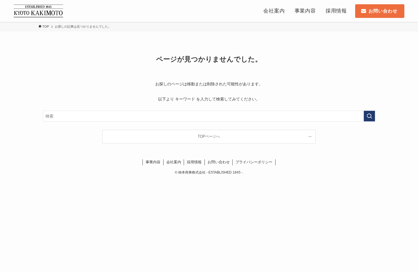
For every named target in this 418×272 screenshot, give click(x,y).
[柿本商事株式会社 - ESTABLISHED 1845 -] (38, 11)
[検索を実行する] (369, 116)
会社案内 (173, 162)
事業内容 (153, 162)
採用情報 (194, 162)
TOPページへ (209, 137)
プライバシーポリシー (253, 162)
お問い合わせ (219, 162)
